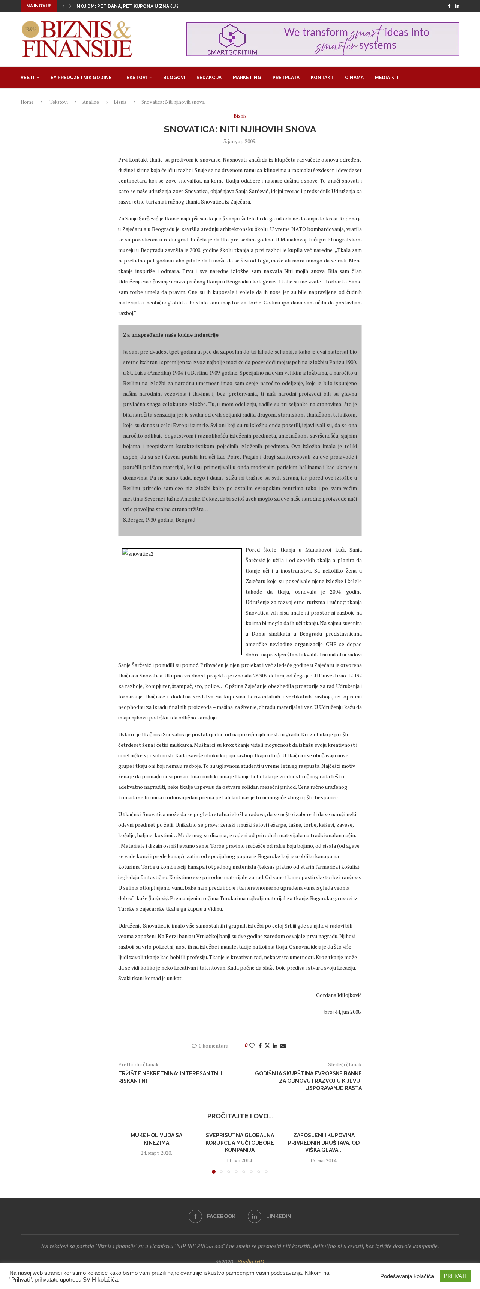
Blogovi (174, 77)
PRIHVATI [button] (455, 1276)
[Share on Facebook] (260, 1045)
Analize (90, 102)
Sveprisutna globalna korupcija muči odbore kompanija (240, 1142)
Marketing (247, 77)
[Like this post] (252, 1045)
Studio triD (251, 1261)
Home (27, 102)
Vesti (27, 77)
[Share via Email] (283, 1045)
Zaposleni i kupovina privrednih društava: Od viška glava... (324, 1142)
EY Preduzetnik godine (81, 77)
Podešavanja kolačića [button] (407, 1276)
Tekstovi (135, 77)
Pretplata (286, 77)
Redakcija (209, 77)
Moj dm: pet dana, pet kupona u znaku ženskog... (139, 6)
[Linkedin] (457, 6)
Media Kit (387, 77)
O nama (354, 77)
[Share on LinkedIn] (275, 1045)
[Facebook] (449, 6)
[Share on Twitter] (267, 1045)
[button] (63, 6)
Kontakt (322, 77)
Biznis (120, 102)
